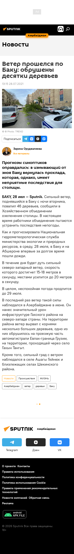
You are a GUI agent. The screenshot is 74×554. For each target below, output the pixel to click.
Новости (9, 378)
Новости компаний (14, 498)
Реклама (7, 503)
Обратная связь (39, 498)
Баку (52, 386)
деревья (40, 386)
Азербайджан (12, 386)
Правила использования (18, 471)
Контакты (23, 466)
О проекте (9, 466)
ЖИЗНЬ (44, 378)
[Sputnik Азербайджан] (12, 30)
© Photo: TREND (14, 131)
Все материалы (21, 153)
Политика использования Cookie (24, 482)
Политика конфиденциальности (23, 477)
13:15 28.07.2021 (12, 84)
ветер (27, 386)
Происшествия (26, 378)
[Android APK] (15, 514)
